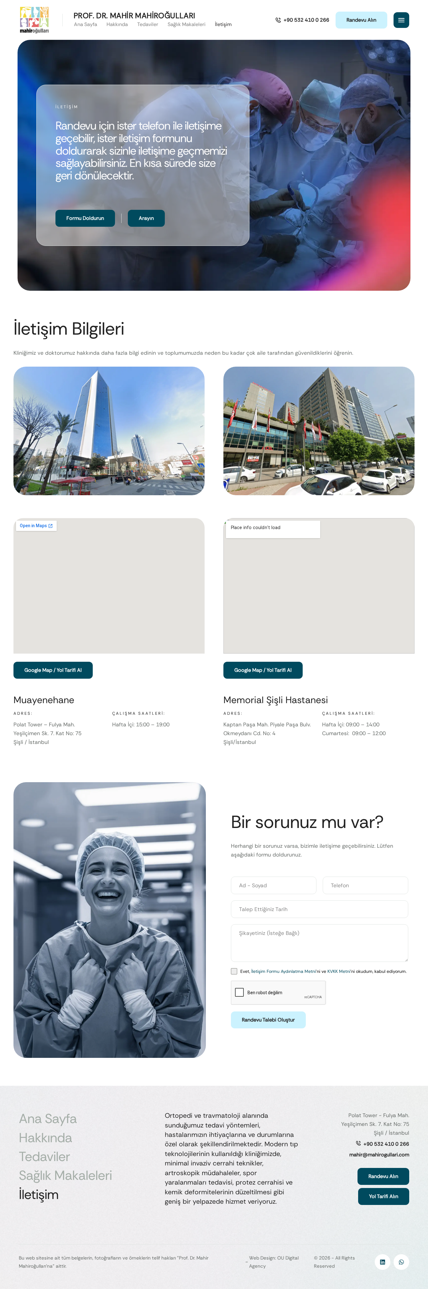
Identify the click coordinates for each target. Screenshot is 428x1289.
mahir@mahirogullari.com (379, 1154)
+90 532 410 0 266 (386, 1144)
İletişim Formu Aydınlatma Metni (283, 971)
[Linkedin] (382, 1262)
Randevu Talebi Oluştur (268, 1019)
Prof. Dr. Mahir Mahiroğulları (135, 15)
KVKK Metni (338, 971)
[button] (302, 20)
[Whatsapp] (401, 1262)
